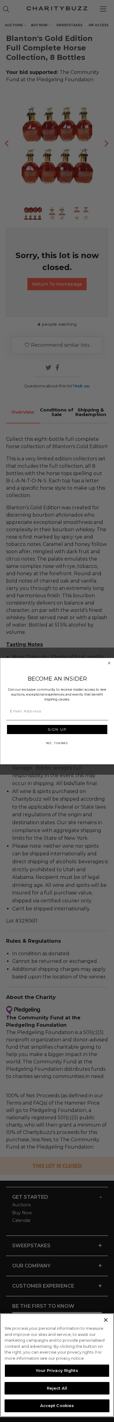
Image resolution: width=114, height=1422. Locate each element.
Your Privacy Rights (57, 1370)
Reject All (57, 1388)
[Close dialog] (109, 663)
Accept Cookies (57, 1405)
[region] (57, 1365)
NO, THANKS (57, 742)
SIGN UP (57, 729)
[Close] (105, 1320)
